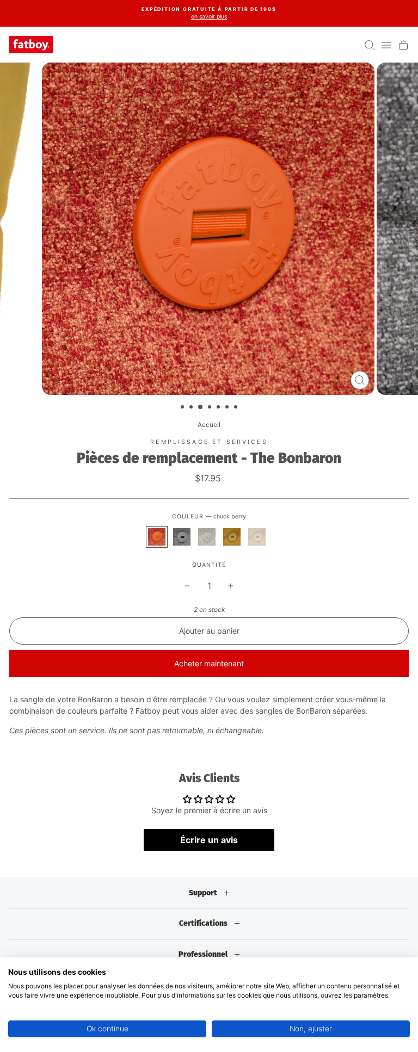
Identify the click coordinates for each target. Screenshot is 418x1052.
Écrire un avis (209, 839)
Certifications (204, 923)
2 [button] (192, 408)
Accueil (209, 424)
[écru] (257, 537)
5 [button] (219, 408)
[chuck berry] (156, 537)
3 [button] (201, 407)
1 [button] (183, 408)
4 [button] (210, 408)
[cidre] (232, 537)
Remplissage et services (208, 441)
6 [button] (228, 408)
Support (204, 893)
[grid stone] (181, 537)
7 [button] (236, 408)
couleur (209, 516)
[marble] (206, 537)
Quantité (209, 564)
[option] (209, 13)
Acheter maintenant (209, 663)
